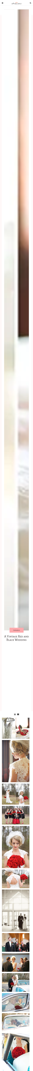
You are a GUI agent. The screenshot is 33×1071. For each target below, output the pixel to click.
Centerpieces (16, 630)
